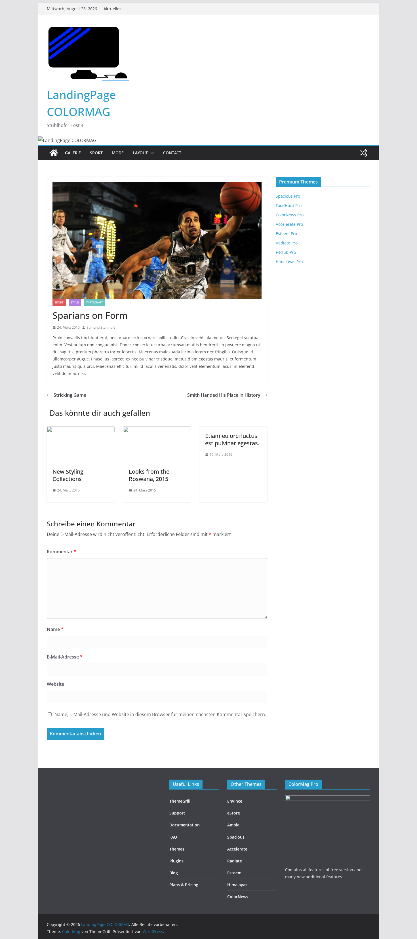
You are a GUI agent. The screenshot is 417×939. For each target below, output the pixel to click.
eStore (233, 813)
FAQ (173, 837)
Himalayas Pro (289, 261)
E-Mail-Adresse (65, 657)
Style (75, 302)
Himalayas (237, 884)
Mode (118, 152)
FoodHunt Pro (289, 205)
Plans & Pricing (183, 884)
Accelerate (237, 849)
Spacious (236, 837)
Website (55, 684)
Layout (140, 152)
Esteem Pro (286, 233)
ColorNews (237, 896)
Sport (96, 152)
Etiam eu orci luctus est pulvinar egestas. (232, 439)
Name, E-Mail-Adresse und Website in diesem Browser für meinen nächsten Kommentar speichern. (160, 714)
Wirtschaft (94, 302)
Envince (234, 801)
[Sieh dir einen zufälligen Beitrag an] (363, 153)
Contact (172, 152)
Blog (173, 872)
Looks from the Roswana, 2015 (149, 475)
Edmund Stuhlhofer (102, 327)
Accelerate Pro (289, 224)
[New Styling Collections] (81, 430)
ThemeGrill (179, 801)
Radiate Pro (287, 243)
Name (55, 629)
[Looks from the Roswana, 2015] (157, 430)
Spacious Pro (288, 196)
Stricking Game (70, 395)
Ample (233, 825)
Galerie (73, 152)
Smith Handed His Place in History (223, 395)
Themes (176, 849)
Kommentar (61, 551)
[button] (151, 153)
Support (177, 813)
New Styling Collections (67, 475)
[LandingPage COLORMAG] (53, 153)
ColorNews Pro (290, 215)
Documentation (184, 825)
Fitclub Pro (286, 252)
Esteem (234, 872)
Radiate (234, 861)
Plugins (176, 861)
